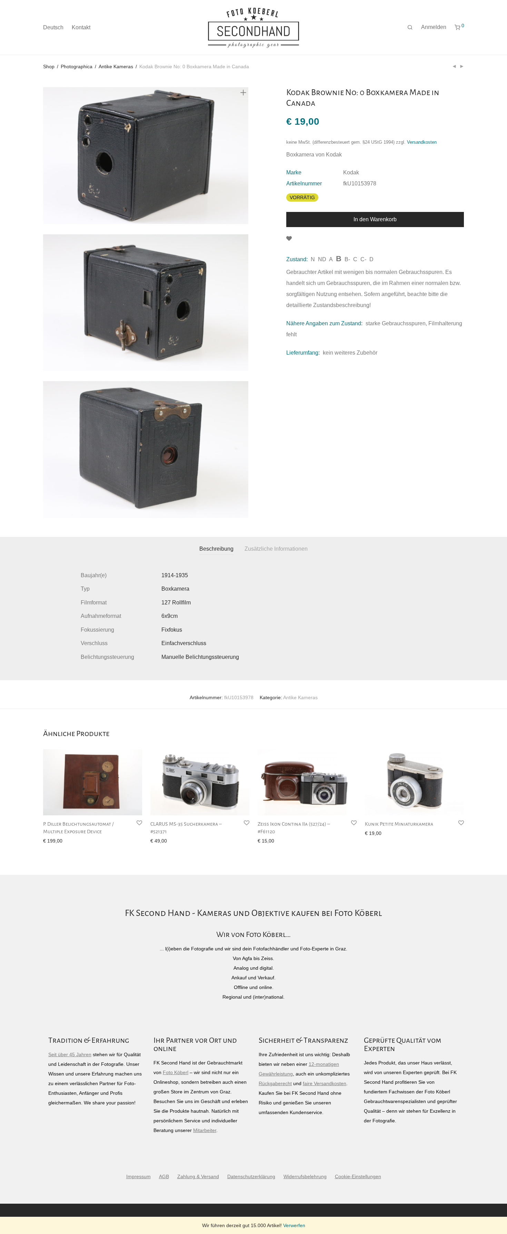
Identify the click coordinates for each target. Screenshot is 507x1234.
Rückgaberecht (275, 1083)
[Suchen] (410, 27)
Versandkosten (422, 142)
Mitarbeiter (204, 1130)
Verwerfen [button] (294, 1225)
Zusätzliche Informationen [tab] (276, 549)
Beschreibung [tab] (216, 549)
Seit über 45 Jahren (69, 1054)
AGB (164, 1176)
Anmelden (433, 27)
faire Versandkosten (324, 1083)
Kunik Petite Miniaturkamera (399, 824)
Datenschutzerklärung (251, 1176)
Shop (48, 66)
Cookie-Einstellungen (358, 1176)
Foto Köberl (175, 1072)
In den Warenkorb (375, 219)
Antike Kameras (116, 66)
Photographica (76, 66)
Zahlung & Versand (198, 1176)
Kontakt (81, 27)
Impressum (138, 1176)
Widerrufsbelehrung (305, 1176)
